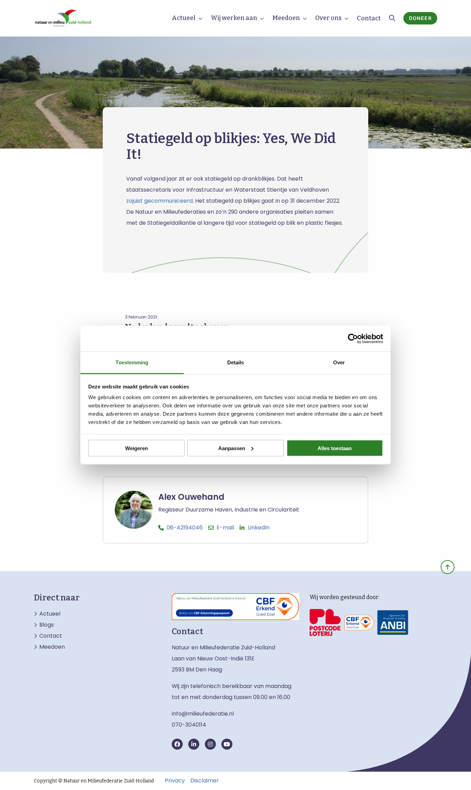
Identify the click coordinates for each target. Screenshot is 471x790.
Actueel (184, 18)
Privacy (175, 780)
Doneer (420, 18)
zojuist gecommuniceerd (159, 201)
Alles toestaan (335, 448)
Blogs (46, 625)
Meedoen (286, 18)
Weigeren (136, 448)
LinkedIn (259, 527)
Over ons (328, 18)
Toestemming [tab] (132, 362)
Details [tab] (235, 362)
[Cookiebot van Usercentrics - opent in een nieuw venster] (353, 338)
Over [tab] (339, 362)
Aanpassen (231, 448)
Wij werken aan (234, 18)
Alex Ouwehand (191, 497)
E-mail (225, 527)
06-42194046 (185, 527)
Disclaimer (204, 780)
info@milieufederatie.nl (203, 714)
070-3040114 (189, 725)
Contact (369, 18)
